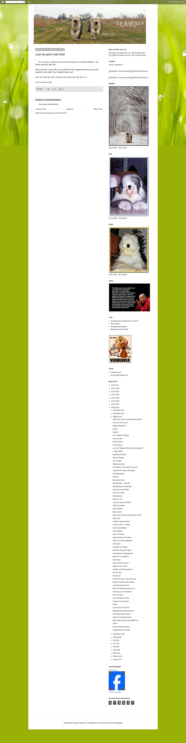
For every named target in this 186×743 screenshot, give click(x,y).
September (117, 634)
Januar (116, 659)
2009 (113, 407)
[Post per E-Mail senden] (48, 89)
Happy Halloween (119, 426)
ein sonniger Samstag (121, 435)
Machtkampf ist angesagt (122, 486)
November (117, 413)
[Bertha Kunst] (117, 690)
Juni (115, 644)
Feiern (115, 604)
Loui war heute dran (120, 423)
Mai (114, 647)
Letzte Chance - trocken (121, 525)
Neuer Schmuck (119, 534)
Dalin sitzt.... (117, 518)
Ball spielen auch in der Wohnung (125, 620)
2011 (113, 401)
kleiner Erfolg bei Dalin (121, 627)
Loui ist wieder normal (121, 598)
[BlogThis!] (55, 89)
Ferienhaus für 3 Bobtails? (122, 592)
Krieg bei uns (118, 499)
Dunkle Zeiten (118, 442)
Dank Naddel (118, 509)
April (115, 650)
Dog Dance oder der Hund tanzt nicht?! (127, 515)
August (116, 637)
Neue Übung (117, 445)
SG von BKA (117, 461)
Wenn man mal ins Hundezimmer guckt (127, 419)
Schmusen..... (118, 544)
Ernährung (115, 372)
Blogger (119, 723)
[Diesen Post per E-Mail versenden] (52, 89)
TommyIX (103, 723)
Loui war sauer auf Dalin (122, 502)
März (115, 653)
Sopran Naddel (118, 458)
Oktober (116, 417)
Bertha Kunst (113, 670)
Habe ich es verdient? (121, 557)
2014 (113, 392)
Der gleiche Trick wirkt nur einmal (125, 467)
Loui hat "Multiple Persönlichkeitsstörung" (128, 448)
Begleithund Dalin (119, 455)
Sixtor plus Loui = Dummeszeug (124, 579)
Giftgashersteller (119, 464)
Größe (115, 623)
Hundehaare (117, 496)
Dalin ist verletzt (118, 506)
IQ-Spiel (116, 477)
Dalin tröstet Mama (120, 528)
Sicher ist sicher (118, 493)
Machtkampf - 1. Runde (121, 483)
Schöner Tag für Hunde (121, 521)
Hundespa (117, 560)
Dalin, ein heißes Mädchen (123, 541)
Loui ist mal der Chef (43, 82)
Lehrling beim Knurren (121, 585)
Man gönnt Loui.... (119, 480)
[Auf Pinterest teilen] (62, 89)
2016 (113, 385)
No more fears (118, 595)
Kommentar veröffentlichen (49, 104)
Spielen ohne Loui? (120, 566)
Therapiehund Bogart (118, 327)
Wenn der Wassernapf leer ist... (124, 588)
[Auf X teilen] (57, 89)
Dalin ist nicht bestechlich (122, 617)
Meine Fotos (115, 324)
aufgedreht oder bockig (121, 630)
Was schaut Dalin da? (121, 563)
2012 (113, 398)
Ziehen (115, 429)
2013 (113, 395)
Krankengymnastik (117, 375)
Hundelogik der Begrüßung (123, 553)
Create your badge (115, 692)
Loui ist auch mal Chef (121, 608)
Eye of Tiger (117, 572)
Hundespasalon (119, 474)
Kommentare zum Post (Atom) (56, 113)
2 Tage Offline (118, 451)
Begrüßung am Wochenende (123, 611)
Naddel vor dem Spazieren (123, 569)
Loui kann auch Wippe (121, 490)
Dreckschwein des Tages (122, 537)
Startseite (69, 109)
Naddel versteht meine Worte (123, 582)
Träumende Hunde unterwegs (124, 470)
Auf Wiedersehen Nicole (122, 614)
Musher (115, 432)
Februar (116, 656)
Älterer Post (98, 109)
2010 (113, 404)
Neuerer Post (41, 109)
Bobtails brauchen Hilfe (119, 329)
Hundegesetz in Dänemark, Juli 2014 (124, 321)
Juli (114, 640)
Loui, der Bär (117, 439)
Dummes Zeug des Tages (122, 550)
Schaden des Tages (120, 547)
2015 (113, 388)
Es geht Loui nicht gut (121, 601)
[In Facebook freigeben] (60, 89)
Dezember (117, 410)
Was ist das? (117, 512)
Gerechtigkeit (118, 531)
